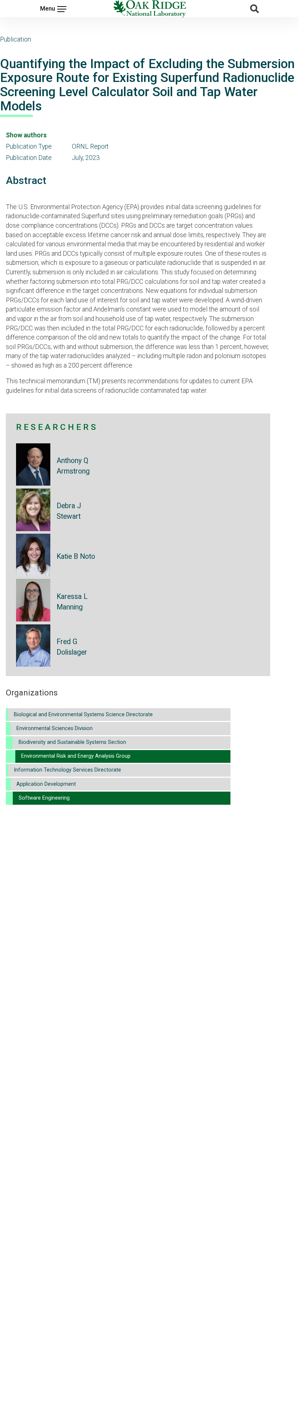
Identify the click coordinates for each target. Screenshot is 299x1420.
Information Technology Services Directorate (67, 770)
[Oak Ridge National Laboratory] (149, 8)
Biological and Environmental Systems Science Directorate (83, 714)
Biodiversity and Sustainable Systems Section (72, 742)
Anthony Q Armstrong (73, 465)
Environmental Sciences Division (54, 728)
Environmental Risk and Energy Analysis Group (76, 756)
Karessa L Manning (72, 601)
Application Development (46, 784)
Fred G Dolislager (72, 647)
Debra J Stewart (69, 511)
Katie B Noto (76, 556)
